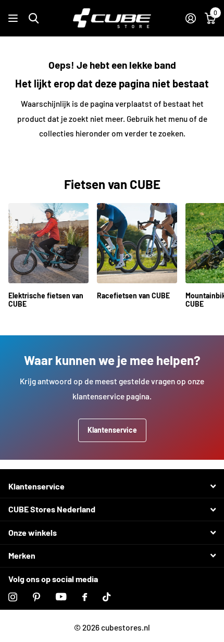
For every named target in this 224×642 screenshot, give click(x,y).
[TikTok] (106, 597)
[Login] (190, 18)
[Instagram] (12, 597)
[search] (34, 18)
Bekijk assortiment (14, 18)
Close (112, 486)
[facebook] (84, 597)
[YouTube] (61, 596)
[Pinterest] (36, 597)
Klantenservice (112, 429)
